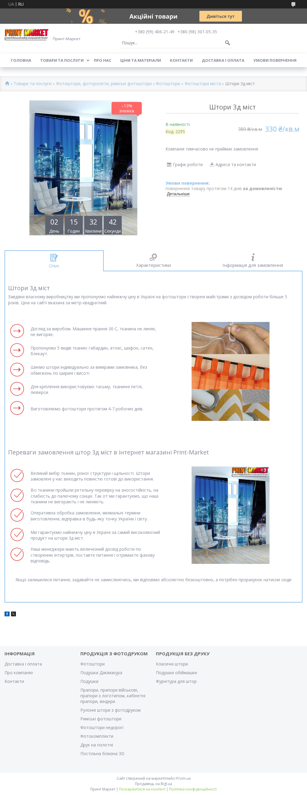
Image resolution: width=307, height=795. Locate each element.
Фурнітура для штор (176, 681)
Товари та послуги (62, 60)
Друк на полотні (96, 745)
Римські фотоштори (100, 719)
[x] (13, 615)
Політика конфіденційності (193, 789)
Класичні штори (172, 664)
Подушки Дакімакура (101, 672)
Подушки (89, 681)
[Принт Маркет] (26, 34)
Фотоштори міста (203, 83)
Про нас (102, 60)
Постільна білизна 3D (102, 753)
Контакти (181, 60)
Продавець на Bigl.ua (153, 783)
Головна (21, 60)
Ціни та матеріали (140, 60)
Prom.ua (183, 778)
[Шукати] (227, 43)
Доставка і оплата (223, 60)
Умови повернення (275, 60)
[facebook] (7, 615)
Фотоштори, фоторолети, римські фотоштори (104, 83)
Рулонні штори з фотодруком (110, 710)
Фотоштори (168, 83)
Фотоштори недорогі (102, 727)
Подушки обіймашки (176, 672)
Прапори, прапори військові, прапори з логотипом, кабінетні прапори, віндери (112, 695)
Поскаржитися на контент (142, 789)
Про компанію (18, 672)
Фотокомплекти (96, 736)
